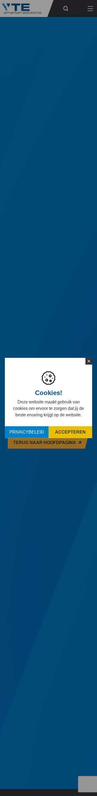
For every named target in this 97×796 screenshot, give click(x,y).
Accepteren (70, 432)
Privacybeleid (26, 432)
